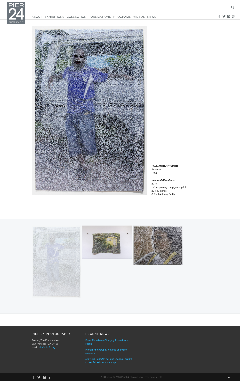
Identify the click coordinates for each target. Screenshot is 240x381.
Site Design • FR (153, 377)
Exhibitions (54, 17)
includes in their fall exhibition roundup (108, 360)
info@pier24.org (47, 347)
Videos (139, 17)
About (37, 17)
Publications (100, 17)
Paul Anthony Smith (165, 165)
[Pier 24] (16, 23)
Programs (122, 17)
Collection (76, 17)
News (151, 17)
